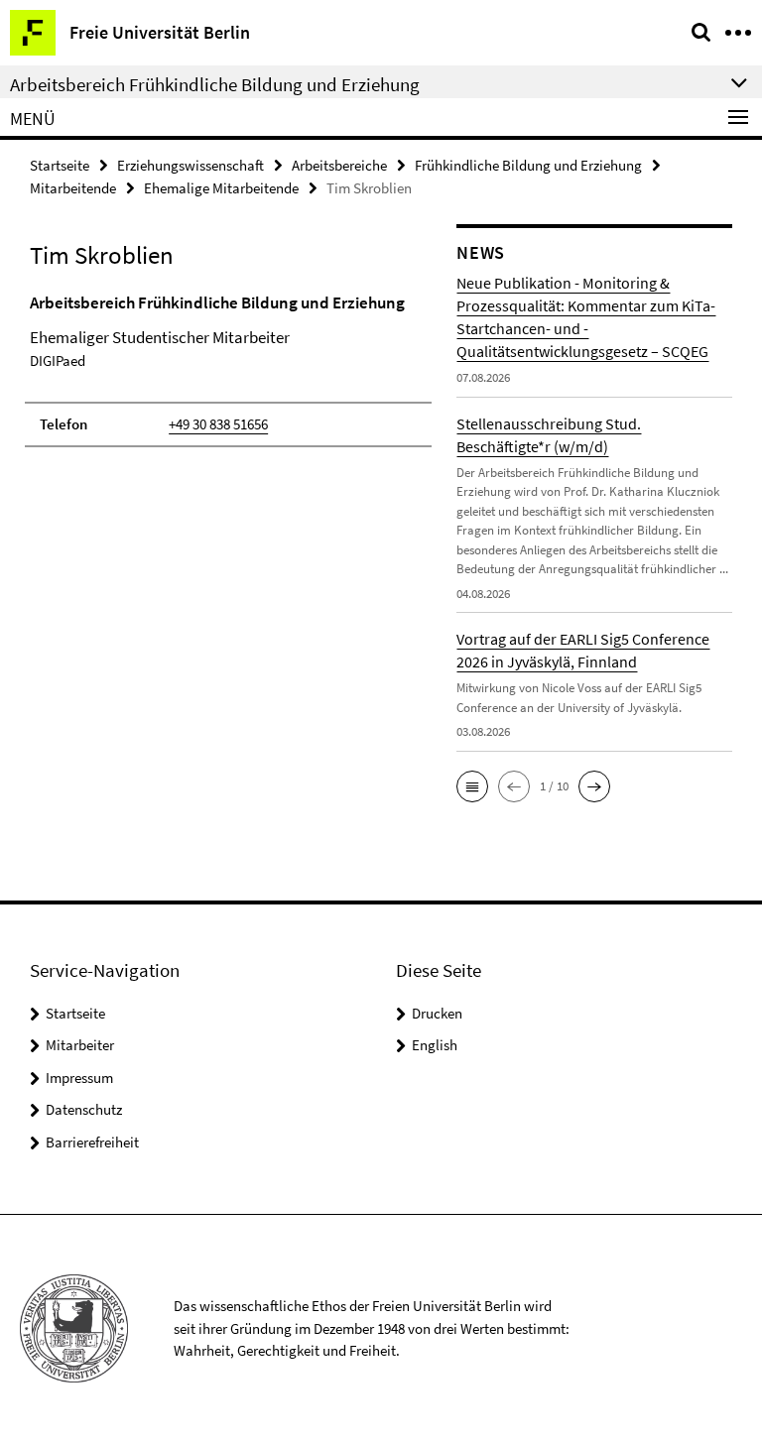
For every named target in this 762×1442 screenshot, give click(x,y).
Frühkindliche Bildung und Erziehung (528, 165)
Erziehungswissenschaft (190, 165)
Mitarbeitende (73, 188)
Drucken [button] (437, 1013)
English (434, 1044)
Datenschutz (84, 1109)
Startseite (59, 165)
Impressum (79, 1077)
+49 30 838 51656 (218, 424)
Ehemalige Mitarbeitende (221, 188)
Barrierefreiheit (92, 1142)
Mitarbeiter (80, 1044)
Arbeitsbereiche (339, 165)
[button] (472, 786)
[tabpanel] (228, 369)
